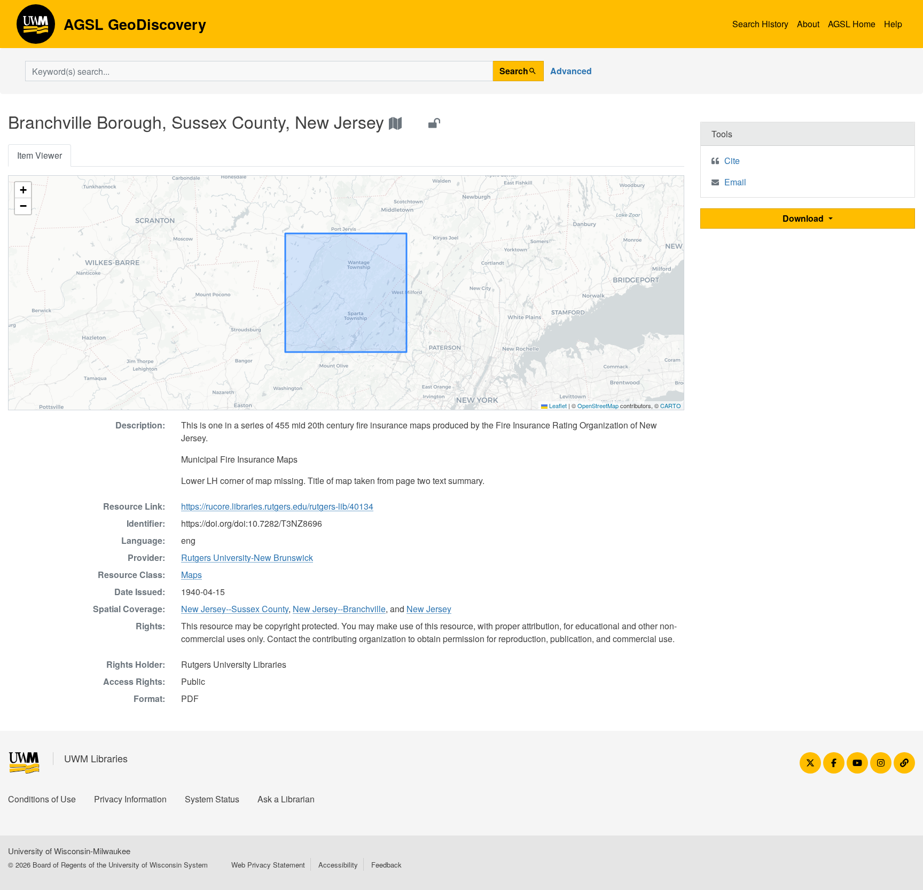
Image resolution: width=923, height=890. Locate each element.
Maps (191, 574)
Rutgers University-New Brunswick (247, 557)
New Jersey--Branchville (339, 609)
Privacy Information (130, 799)
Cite (732, 160)
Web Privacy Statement (268, 865)
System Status (212, 799)
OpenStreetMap (598, 405)
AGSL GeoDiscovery (36, 28)
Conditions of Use (42, 799)
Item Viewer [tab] (39, 155)
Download (804, 218)
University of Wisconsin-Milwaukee (69, 850)
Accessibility (338, 865)
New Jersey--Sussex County (234, 609)
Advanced (571, 71)
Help (893, 24)
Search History (760, 24)
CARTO (670, 405)
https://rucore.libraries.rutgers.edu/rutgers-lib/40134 (277, 506)
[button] (23, 190)
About (808, 24)
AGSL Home (851, 24)
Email (735, 182)
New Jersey (428, 609)
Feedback (386, 865)
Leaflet (557, 405)
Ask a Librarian (286, 799)
